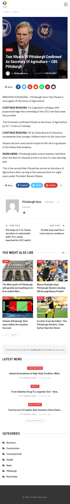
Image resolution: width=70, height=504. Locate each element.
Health (35, 386)
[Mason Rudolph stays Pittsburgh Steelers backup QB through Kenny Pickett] (52, 270)
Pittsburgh (12, 471)
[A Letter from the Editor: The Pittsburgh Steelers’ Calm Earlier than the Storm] (52, 307)
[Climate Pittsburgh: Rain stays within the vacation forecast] (17, 307)
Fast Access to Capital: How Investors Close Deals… (35, 410)
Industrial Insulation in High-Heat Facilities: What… (35, 373)
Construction (35, 368)
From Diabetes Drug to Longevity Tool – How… (35, 391)
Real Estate (35, 404)
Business (11, 442)
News (9, 50)
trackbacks (36, 349)
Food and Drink (14, 454)
